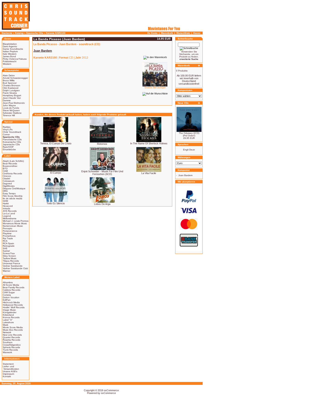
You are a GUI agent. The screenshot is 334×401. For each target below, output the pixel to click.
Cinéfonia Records (12, 173)
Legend (7, 216)
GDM (5, 201)
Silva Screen (9, 256)
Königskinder (9, 312)
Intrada (6, 208)
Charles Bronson (11, 85)
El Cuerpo (55, 172)
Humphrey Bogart (12, 95)
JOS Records (10, 211)
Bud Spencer (10, 83)
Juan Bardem (185, 175)
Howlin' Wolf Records (14, 307)
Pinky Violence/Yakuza (15, 59)
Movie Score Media (13, 327)
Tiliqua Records (11, 261)
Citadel (6, 178)
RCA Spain (8, 243)
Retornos (102, 144)
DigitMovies (9, 186)
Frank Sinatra (10, 93)
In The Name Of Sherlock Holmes (148, 143)
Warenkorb (167, 33)
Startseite (7, 33)
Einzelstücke (9, 149)
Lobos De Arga (102, 204)
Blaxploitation (10, 44)
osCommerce (111, 390)
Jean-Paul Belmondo (14, 103)
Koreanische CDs (12, 142)
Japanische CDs (11, 144)
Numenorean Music (13, 226)
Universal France (11, 263)
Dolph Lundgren (11, 90)
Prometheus (9, 236)
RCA (5, 241)
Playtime (7, 233)
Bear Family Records (13, 287)
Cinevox (7, 176)
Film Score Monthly (12, 196)
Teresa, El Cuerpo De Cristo (55, 143)
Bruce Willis (9, 80)
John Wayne (9, 105)
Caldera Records (11, 290)
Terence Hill (9, 115)
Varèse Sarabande (12, 266)
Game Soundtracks (13, 49)
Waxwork (7, 352)
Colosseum (8, 181)
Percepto (7, 228)
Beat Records (10, 163)
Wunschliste (183, 33)
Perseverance (10, 231)
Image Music (9, 310)
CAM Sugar (9, 292)
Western (7, 64)
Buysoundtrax (10, 166)
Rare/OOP (8, 147)
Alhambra (8, 282)
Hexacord (8, 206)
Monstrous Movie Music (15, 223)
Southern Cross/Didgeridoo (12, 343)
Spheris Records (11, 347)
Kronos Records (11, 317)
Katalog (19, 33)
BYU (5, 168)
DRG (5, 191)
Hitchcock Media (11, 302)
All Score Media (11, 285)
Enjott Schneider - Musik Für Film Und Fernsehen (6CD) (102, 172)
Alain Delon (9, 75)
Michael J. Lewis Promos (15, 221)
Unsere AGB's (10, 371)
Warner (6, 271)
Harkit (6, 203)
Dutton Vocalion (11, 297)
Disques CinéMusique (14, 188)
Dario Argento (10, 46)
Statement (8, 364)
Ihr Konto (152, 33)
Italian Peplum (10, 51)
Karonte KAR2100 (55, 33)
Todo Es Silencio (56, 203)
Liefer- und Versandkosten (11, 367)
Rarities (6, 127)
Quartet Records (11, 337)
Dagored (7, 183)
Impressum (8, 374)
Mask (5, 325)
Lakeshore (8, 322)
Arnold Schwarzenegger (15, 78)
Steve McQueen (11, 110)
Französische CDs (12, 139)
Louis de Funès (11, 108)
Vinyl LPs (7, 129)
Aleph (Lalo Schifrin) (13, 161)
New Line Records (12, 335)
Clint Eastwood (10, 88)
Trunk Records (10, 350)
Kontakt (7, 376)
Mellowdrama (9, 218)
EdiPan (6, 300)
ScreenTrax (9, 253)
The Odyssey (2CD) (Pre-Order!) (189, 134)
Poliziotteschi (9, 61)
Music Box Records (13, 330)
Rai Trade (8, 238)
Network (7, 332)
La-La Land (9, 213)
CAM (5, 171)
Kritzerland (8, 315)
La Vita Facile (148, 173)
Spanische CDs (34, 33)
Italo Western (10, 54)
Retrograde (9, 246)
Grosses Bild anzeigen (155, 87)
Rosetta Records (11, 340)
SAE (5, 248)
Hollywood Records (13, 305)
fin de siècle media (12, 198)
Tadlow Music (10, 258)
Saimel (6, 251)
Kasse (196, 33)
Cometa (7, 295)
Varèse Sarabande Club (15, 268)
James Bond (9, 56)
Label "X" (8, 320)
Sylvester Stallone (12, 113)
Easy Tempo (9, 193)
